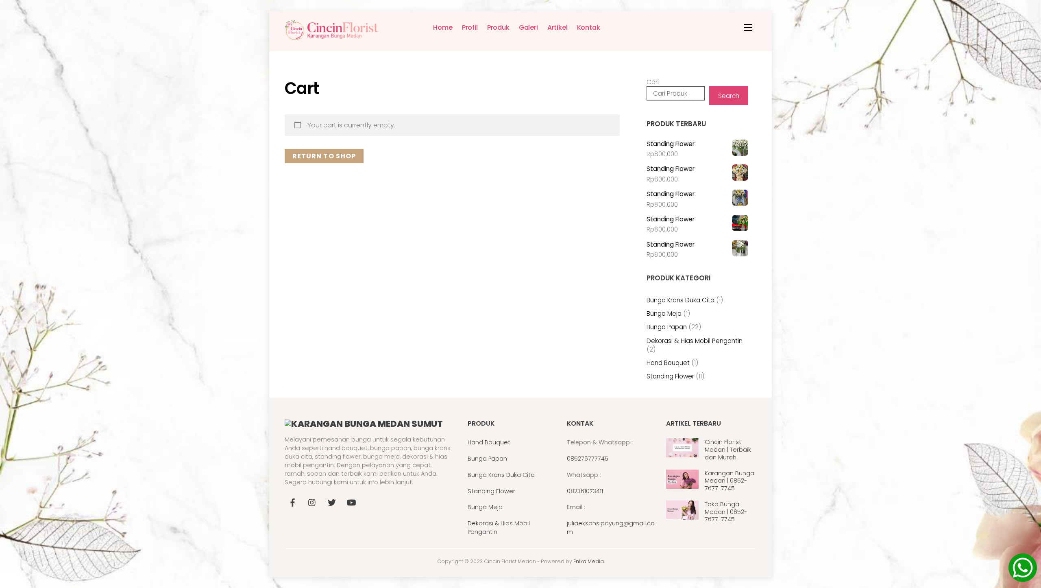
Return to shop (324, 156)
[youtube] (351, 502)
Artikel (557, 27)
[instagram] (312, 502)
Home (442, 27)
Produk (498, 27)
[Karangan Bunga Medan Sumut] (331, 37)
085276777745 (587, 459)
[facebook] (293, 502)
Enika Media (588, 561)
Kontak (588, 27)
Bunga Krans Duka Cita (501, 475)
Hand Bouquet (489, 442)
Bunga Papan (487, 459)
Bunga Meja (485, 507)
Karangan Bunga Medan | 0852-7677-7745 (729, 481)
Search (728, 96)
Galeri (528, 27)
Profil (470, 27)
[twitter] (332, 502)
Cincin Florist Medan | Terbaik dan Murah (728, 449)
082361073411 (585, 491)
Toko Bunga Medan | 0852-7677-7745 (726, 512)
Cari (653, 82)
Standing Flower (491, 491)
